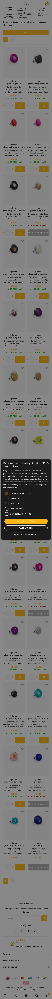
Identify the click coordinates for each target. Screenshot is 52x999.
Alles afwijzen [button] (26, 528)
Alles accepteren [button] (26, 521)
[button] (26, 534)
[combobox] (43, 462)
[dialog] (26, 499)
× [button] (48, 463)
